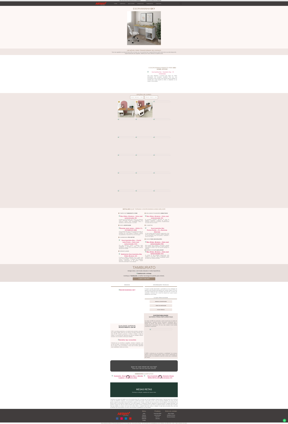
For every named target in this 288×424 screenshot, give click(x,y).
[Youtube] (130, 418)
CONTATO (158, 3)
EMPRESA (122, 3)
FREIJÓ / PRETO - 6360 (151, 97)
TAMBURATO (149, 3)
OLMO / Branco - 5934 (137, 97)
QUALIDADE (131, 3)
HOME (115, 3)
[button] (181, 3)
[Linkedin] (126, 418)
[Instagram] (121, 418)
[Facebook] (117, 418)
